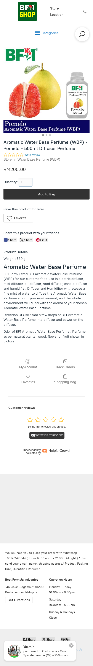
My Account (28, 367)
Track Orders (65, 367)
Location (56, 15)
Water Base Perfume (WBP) (39, 159)
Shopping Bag (65, 382)
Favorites (28, 382)
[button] (18, 218)
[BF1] (27, 11)
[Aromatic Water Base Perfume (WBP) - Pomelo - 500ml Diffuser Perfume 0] (46, 90)
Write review (32, 155)
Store (54, 8)
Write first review (49, 435)
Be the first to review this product (47, 426)
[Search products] (82, 34)
